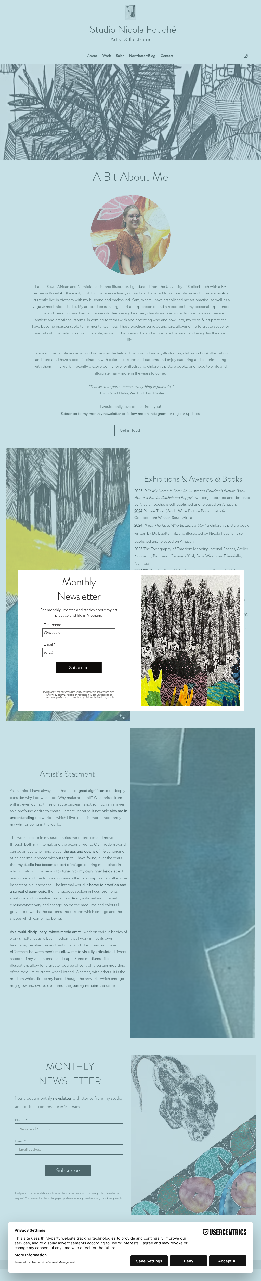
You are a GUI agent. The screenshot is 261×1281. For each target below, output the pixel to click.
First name (52, 625)
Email (48, 644)
